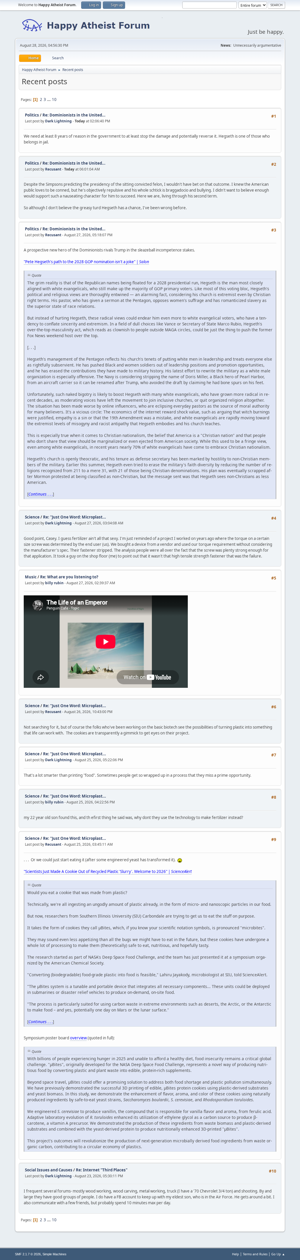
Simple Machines (54, 1254)
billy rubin (54, 582)
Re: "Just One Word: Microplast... (74, 517)
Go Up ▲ (278, 1254)
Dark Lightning (58, 121)
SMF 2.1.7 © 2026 (28, 1254)
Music (31, 577)
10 (54, 99)
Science (32, 517)
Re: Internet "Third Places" (101, 1170)
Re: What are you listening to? (69, 577)
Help (235, 1254)
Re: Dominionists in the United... (73, 115)
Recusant (53, 169)
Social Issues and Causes (48, 1170)
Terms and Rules (255, 1254)
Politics (32, 115)
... (49, 99)
